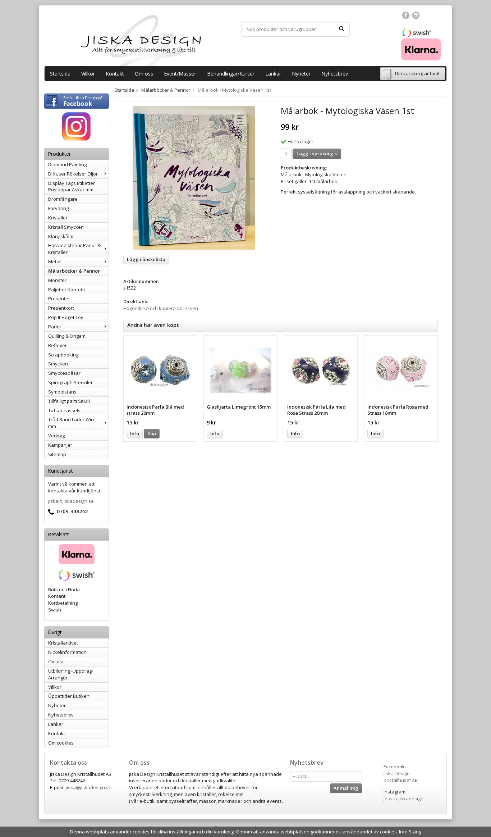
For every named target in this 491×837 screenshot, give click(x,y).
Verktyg (56, 435)
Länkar (273, 73)
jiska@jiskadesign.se (71, 501)
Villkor (88, 73)
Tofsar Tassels (64, 410)
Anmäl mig (346, 788)
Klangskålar (61, 236)
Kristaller (58, 217)
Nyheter (301, 73)
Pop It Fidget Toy (65, 317)
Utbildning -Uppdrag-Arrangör (70, 674)
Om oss (144, 73)
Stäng (415, 831)
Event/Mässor (180, 73)
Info (134, 433)
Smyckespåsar (64, 373)
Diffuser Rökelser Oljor (73, 173)
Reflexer (57, 345)
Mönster (57, 280)
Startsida (60, 73)
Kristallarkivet (63, 643)
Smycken (58, 363)
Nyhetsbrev (334, 73)
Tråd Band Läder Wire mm (72, 422)
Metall (54, 261)
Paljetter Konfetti (66, 289)
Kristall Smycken (66, 227)
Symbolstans (62, 391)
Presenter (59, 298)
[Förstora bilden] (194, 177)
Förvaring (58, 208)
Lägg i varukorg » (317, 153)
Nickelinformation (67, 652)
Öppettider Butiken (69, 696)
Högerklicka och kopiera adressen (160, 308)
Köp (151, 433)
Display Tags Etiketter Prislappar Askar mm (71, 186)
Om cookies (61, 743)
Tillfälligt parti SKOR (69, 401)
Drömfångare (63, 199)
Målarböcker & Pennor (74, 271)
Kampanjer (60, 445)
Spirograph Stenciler (70, 382)
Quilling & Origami (67, 336)
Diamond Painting (67, 164)
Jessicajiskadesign (403, 798)
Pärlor (54, 326)
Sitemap (57, 454)
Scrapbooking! (63, 354)
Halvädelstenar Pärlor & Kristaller (74, 248)
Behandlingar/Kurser (230, 73)
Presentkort (61, 308)
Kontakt (115, 73)
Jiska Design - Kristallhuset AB (401, 776)
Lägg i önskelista (146, 259)
